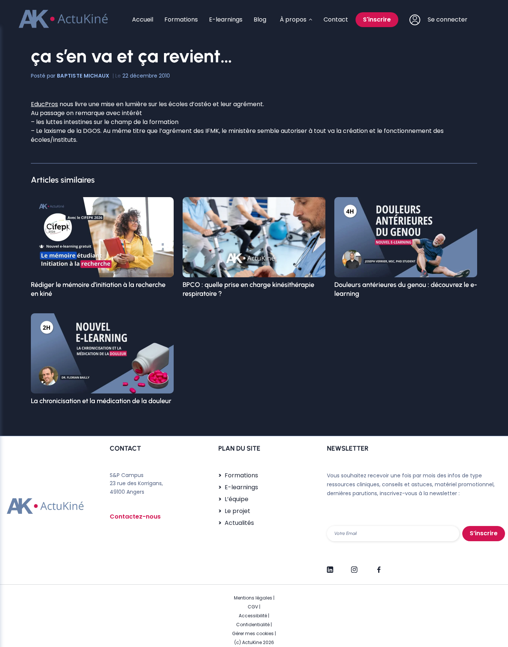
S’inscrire (484, 533)
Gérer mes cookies (253, 633)
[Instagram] (354, 566)
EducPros (44, 104)
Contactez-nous (135, 516)
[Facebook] (378, 566)
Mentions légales (253, 598)
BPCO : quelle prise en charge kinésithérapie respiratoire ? (248, 289)
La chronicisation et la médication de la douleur (101, 401)
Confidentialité (253, 624)
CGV (253, 607)
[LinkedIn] (330, 566)
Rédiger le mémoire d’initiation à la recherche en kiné (98, 289)
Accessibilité (253, 615)
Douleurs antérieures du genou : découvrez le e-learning (405, 289)
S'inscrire (377, 19)
